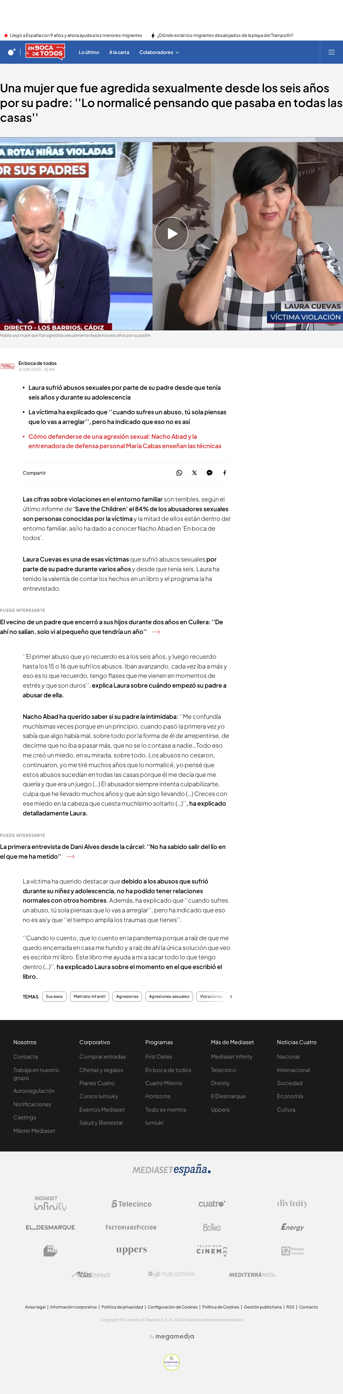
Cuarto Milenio (164, 1082)
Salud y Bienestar (101, 1122)
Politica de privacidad (122, 1306)
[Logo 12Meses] (292, 1250)
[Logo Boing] (212, 1227)
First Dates (158, 1056)
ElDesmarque (228, 1096)
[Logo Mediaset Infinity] (51, 1203)
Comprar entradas (102, 1056)
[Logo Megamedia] (175, 1336)
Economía (290, 1096)
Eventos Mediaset (102, 1109)
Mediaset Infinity (232, 1056)
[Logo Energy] (292, 1227)
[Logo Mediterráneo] (252, 1274)
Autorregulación (34, 1090)
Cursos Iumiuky (98, 1096)
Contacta (25, 1056)
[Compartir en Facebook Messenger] (209, 473)
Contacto (308, 1306)
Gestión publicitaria (263, 1306)
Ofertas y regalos (101, 1069)
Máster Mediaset (34, 1130)
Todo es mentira (165, 1109)
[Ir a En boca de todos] (45, 52)
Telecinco (223, 1069)
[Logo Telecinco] (131, 1203)
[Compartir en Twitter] (194, 473)
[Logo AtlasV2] (91, 1274)
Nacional (288, 1056)
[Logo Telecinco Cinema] (212, 1251)
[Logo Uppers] (131, 1250)
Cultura (286, 1109)
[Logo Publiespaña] (171, 1274)
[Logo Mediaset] (171, 1173)
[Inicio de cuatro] (11, 52)
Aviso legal (35, 1306)
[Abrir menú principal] (331, 52)
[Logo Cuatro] (212, 1203)
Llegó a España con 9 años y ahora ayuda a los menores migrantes (76, 35)
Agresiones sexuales (169, 997)
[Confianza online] (171, 1368)
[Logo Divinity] (292, 1203)
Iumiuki (154, 1122)
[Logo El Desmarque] (50, 1227)
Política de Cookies (220, 1306)
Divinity (220, 1082)
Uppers (220, 1109)
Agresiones (127, 997)
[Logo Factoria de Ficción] (131, 1227)
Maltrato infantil (90, 997)
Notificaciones (32, 1104)
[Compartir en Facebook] (224, 473)
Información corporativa (73, 1306)
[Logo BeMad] (51, 1250)
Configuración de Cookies (173, 1306)
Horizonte (157, 1096)
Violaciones (211, 997)
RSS (290, 1306)
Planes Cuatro (97, 1082)
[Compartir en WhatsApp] (179, 473)
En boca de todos (37, 363)
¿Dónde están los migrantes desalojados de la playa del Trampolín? (225, 35)
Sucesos (54, 997)
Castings (24, 1117)
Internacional (293, 1069)
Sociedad (289, 1082)
